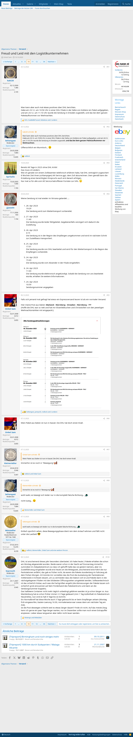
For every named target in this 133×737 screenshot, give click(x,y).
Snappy (12, 639)
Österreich (119, 183)
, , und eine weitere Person (47, 550)
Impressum (119, 114)
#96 (108, 418)
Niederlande (119, 181)
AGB (88, 734)
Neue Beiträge (6, 8)
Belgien (118, 148)
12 (37, 61)
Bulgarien (118, 150)
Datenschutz (120, 116)
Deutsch (7, 734)
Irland (117, 162)
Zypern (117, 200)
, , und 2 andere (40, 120)
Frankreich (119, 157)
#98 (108, 480)
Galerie (30, 4)
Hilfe (125, 734)
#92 (108, 127)
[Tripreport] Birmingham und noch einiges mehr (34, 636)
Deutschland (120, 145)
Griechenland (120, 160)
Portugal (118, 185)
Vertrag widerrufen (77, 734)
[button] (23, 4)
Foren (6, 4)
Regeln (117, 109)
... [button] (18, 61)
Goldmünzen (120, 138)
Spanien (118, 195)
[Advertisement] (66, 30)
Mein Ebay (58, 4)
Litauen (118, 171)
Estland (118, 152)
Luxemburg (119, 174)
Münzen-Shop (120, 112)
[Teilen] (104, 66)
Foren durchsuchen (42, 8)
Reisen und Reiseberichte (34, 639)
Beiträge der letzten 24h (23, 8)
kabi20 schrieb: (28, 132)
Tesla (69, 4)
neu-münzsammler (98, 639)
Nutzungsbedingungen (101, 734)
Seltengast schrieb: (30, 521)
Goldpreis (118, 70)
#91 (108, 67)
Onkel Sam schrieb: (30, 454)
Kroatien (118, 167)
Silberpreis (119, 77)
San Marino (119, 188)
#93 (108, 163)
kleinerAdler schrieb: (30, 485)
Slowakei (118, 190)
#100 (107, 557)
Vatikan (118, 197)
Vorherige (8, 61)
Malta (117, 176)
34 (44, 61)
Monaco (118, 178)
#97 (108, 449)
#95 (108, 295)
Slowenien (119, 192)
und (32, 474)
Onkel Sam (7, 57)
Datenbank (119, 119)
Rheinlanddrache (98, 647)
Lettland (118, 169)
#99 (108, 516)
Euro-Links (119, 141)
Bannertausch (120, 107)
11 (33, 61)
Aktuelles (17, 4)
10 (28, 61)
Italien (117, 164)
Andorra (118, 143)
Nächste (51, 61)
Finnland (118, 155)
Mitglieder (43, 4)
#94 (108, 194)
